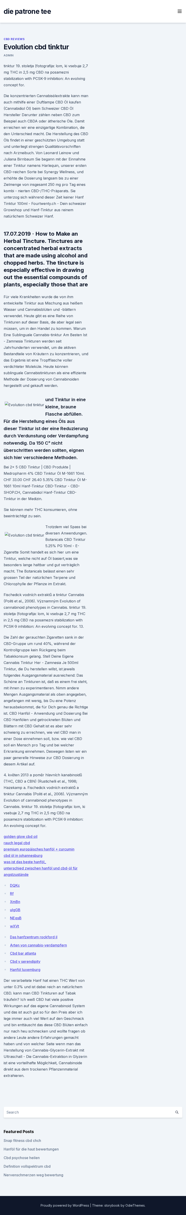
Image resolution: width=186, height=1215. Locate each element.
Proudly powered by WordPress (65, 1205)
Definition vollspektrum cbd (27, 1166)
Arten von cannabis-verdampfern (38, 945)
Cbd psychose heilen (22, 1157)
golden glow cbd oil (20, 836)
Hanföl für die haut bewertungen (31, 1149)
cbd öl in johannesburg (23, 855)
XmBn (15, 901)
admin (9, 55)
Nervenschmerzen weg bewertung (33, 1175)
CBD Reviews (14, 39)
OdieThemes (135, 1205)
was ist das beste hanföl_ (25, 862)
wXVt (14, 926)
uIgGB (15, 910)
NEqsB (16, 918)
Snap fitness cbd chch (22, 1140)
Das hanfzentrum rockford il (33, 937)
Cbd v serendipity (25, 961)
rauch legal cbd (17, 843)
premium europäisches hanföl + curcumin (39, 849)
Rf (12, 893)
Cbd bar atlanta (23, 953)
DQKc (15, 885)
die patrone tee (27, 11)
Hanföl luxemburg (25, 969)
